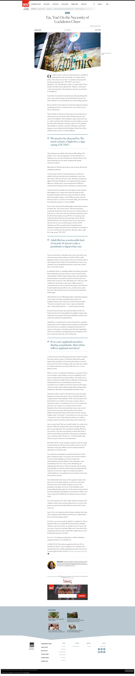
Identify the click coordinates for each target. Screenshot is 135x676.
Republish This (67, 581)
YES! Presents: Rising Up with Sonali (63, 9)
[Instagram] (104, 649)
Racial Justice (47, 4)
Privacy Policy (63, 657)
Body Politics (55, 4)
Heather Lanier (37, 30)
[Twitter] (102, 649)
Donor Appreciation (76, 646)
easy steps (71, 577)
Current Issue (44, 661)
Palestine (49, 9)
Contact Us (63, 660)
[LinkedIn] (102, 652)
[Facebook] (99, 649)
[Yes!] (25, 3)
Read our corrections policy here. (77, 551)
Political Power (64, 4)
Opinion (67, 13)
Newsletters (83, 4)
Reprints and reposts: (53, 576)
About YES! (63, 646)
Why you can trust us (96, 26)
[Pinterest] (99, 652)
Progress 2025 (41, 9)
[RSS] (104, 652)
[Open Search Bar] (94, 4)
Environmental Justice (36, 4)
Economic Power (74, 4)
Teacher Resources (62, 652)
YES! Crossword (80, 9)
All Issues (89, 646)
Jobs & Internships (62, 654)
